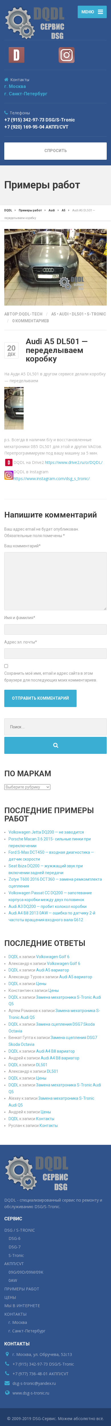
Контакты (45, 1118)
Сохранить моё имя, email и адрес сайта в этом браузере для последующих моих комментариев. (50, 676)
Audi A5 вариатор (52, 970)
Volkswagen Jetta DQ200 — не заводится (46, 832)
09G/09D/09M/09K (26, 1272)
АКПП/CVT (14, 1263)
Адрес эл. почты (20, 642)
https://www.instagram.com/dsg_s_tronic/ (51, 478)
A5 (53, 314)
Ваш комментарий (22, 546)
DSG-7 (14, 1247)
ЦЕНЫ (10, 1297)
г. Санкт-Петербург (26, 93)
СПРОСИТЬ (55, 150)
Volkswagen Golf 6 (52, 956)
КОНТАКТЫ (15, 1314)
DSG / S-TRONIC (19, 1230)
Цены (41, 983)
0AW (13, 1280)
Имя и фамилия (19, 617)
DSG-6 (14, 1238)
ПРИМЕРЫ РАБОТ (21, 1289)
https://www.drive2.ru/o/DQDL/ (73, 462)
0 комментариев (30, 321)
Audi (64, 314)
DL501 (78, 314)
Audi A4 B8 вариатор (55, 1051)
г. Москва (15, 86)
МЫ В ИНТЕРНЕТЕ (22, 1305)
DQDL (13, 956)
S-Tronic (96, 314)
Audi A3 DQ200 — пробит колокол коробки (48, 906)
